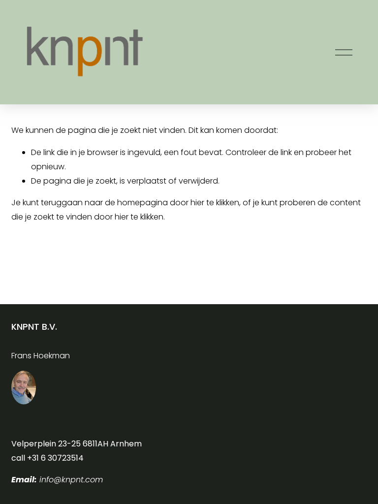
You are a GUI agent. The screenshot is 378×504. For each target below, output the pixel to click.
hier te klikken (214, 202)
